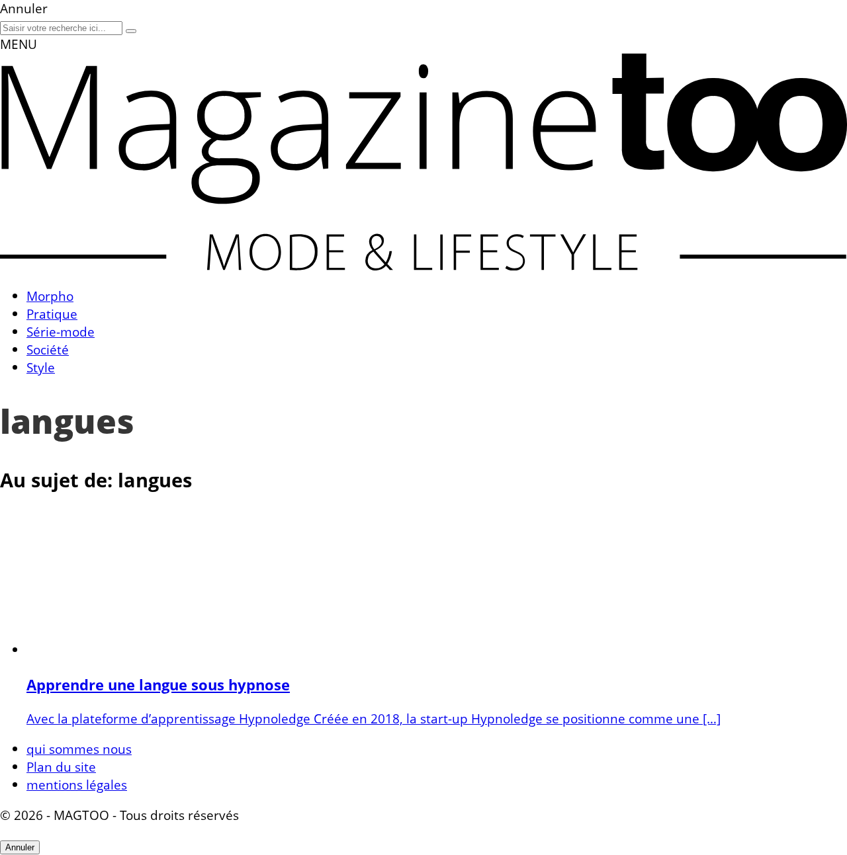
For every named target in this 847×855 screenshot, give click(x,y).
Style (40, 367)
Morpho (49, 296)
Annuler (19, 847)
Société (47, 349)
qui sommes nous (79, 749)
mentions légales (76, 785)
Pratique (51, 314)
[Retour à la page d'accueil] (423, 265)
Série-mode (60, 332)
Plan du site (61, 767)
